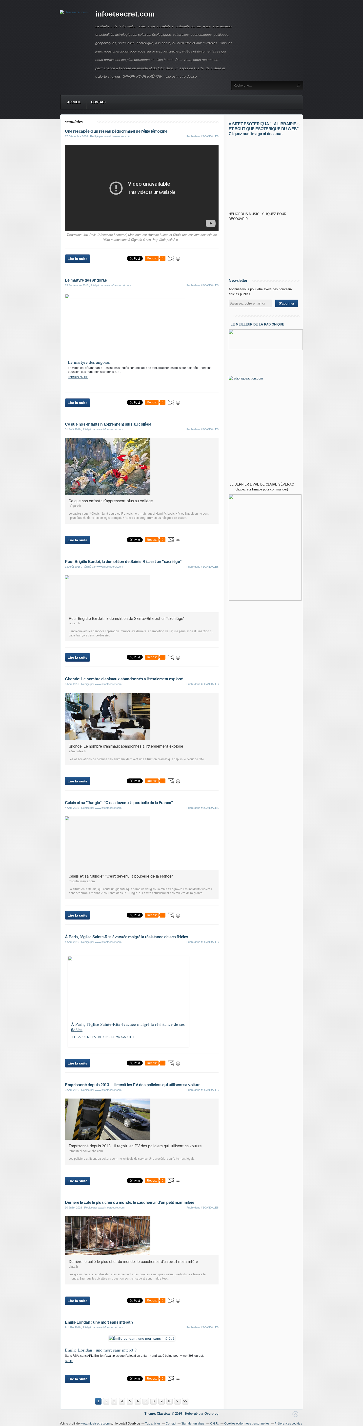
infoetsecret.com (125, 14)
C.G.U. (214, 1423)
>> (185, 1401)
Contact (98, 102)
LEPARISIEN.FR (78, 377)
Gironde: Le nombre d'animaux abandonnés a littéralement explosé (124, 679)
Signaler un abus (193, 1423)
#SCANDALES (210, 136)
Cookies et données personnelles (246, 1423)
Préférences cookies (288, 1423)
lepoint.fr (74, 623)
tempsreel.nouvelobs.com (86, 1151)
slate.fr (73, 1266)
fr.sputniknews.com (82, 881)
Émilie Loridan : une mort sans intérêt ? (99, 1322)
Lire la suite (77, 259)
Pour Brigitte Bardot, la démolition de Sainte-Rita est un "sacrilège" (123, 562)
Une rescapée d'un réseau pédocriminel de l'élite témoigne (116, 131)
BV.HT (69, 1361)
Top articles (153, 1423)
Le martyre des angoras (86, 280)
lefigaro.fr (75, 505)
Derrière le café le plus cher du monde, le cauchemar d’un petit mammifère (129, 1202)
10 (169, 1401)
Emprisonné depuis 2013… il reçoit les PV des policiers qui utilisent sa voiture (133, 1085)
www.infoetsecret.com (95, 1423)
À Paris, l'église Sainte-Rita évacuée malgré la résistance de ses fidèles (126, 937)
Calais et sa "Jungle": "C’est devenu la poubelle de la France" (119, 803)
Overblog (211, 1413)
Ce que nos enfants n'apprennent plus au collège (108, 424)
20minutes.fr (77, 751)
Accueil (74, 102)
